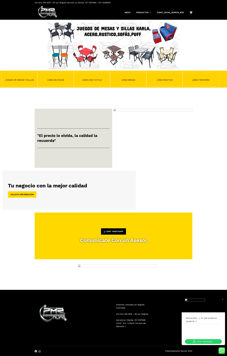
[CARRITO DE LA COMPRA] (191, 12)
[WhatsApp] (191, 2)
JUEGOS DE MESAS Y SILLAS (19, 80)
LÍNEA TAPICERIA (201, 80)
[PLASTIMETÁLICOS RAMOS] (47, 12)
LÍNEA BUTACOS (55, 80)
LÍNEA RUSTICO (165, 80)
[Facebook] (188, 2)
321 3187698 (140, 320)
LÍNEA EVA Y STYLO (92, 80)
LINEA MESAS (128, 80)
